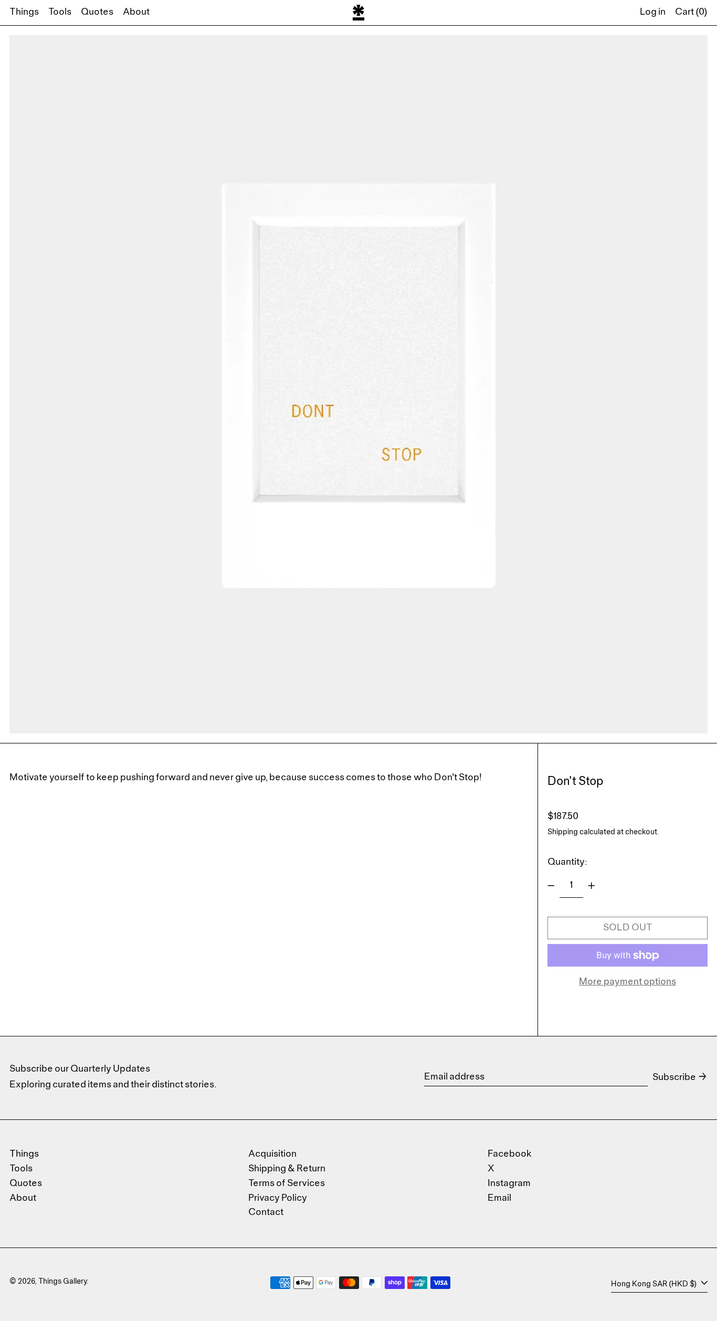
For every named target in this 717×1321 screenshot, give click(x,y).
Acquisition (272, 1154)
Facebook (510, 1154)
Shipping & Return (286, 1169)
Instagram (509, 1183)
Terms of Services (286, 1183)
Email (499, 1198)
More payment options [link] (627, 982)
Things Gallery (62, 1281)
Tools (21, 1169)
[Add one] (591, 885)
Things (24, 1154)
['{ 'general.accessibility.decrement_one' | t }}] (551, 885)
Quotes (25, 1183)
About (22, 1198)
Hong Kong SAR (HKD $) (654, 1284)
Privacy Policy (277, 1198)
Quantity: (567, 862)
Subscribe (674, 1077)
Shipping (562, 832)
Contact (265, 1212)
